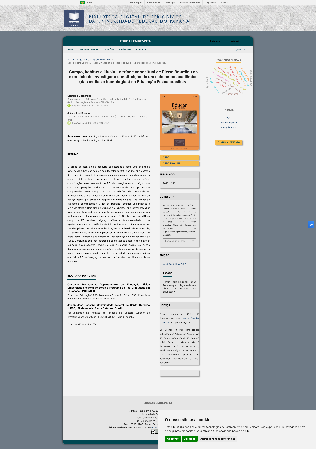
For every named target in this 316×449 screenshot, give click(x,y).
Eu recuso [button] (189, 438)
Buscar (241, 49)
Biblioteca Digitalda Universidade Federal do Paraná (139, 19)
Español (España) (229, 122)
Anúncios (125, 49)
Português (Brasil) (229, 127)
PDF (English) (172, 163)
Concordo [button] (173, 438)
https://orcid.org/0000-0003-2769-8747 (90, 123)
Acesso (235, 41)
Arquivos (81, 59)
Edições (109, 49)
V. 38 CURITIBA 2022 (100, 59)
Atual (71, 49)
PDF (166, 157)
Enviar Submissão (229, 142)
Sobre (140, 49)
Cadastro (215, 41)
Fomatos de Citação (175, 241)
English (228, 117)
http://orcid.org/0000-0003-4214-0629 (89, 105)
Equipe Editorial (90, 49)
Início (70, 59)
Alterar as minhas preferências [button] (217, 438)
